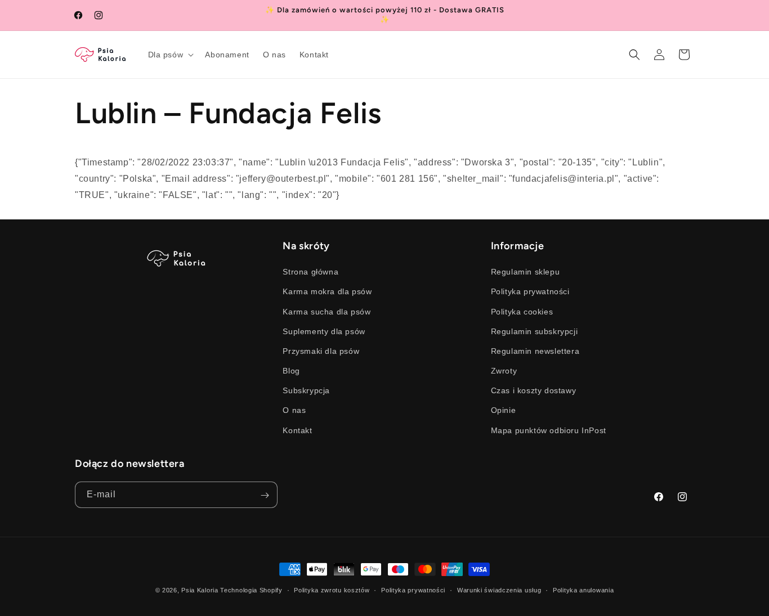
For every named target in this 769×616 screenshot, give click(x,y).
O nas (294, 410)
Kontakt (297, 430)
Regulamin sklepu (525, 272)
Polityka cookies (522, 311)
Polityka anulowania (583, 589)
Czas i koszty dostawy (533, 390)
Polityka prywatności (530, 291)
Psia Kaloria (199, 590)
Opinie (503, 410)
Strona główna (310, 272)
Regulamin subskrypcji (534, 331)
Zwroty (504, 370)
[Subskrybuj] (264, 495)
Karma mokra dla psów (327, 291)
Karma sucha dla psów (326, 311)
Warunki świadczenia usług (499, 589)
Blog (291, 370)
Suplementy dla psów (324, 331)
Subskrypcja (306, 390)
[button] (170, 54)
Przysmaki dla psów (321, 351)
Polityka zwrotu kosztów (331, 589)
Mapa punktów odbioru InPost (548, 430)
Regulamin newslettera (535, 351)
